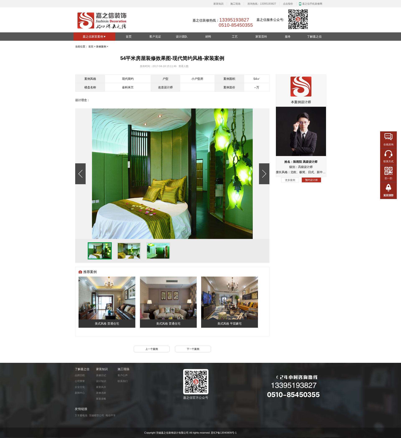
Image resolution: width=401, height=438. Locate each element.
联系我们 (123, 381)
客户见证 (155, 36)
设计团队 (182, 36)
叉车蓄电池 (81, 415)
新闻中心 (80, 392)
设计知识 (101, 381)
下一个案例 (193, 349)
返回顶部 (388, 195)
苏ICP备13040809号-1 (224, 432)
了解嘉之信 (314, 36)
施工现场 (235, 3)
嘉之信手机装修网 (312, 3)
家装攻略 (101, 398)
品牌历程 (80, 375)
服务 (288, 36)
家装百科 (261, 36)
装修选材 (101, 392)
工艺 (235, 36)
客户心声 (123, 375)
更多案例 (290, 179)
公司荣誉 (80, 381)
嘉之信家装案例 (94, 36)
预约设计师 (311, 179)
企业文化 (80, 387)
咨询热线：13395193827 (261, 3)
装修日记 (101, 375)
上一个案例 (151, 349)
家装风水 (101, 387)
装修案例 (101, 46)
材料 (208, 36)
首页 (129, 36)
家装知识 (218, 3)
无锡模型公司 (96, 415)
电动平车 (111, 415)
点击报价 (288, 3)
